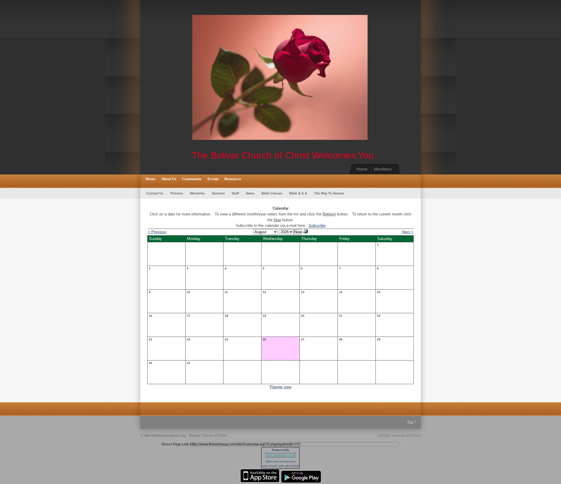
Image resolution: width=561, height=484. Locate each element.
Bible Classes (272, 193)
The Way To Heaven (329, 193)
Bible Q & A (298, 193)
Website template (392, 435)
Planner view (280, 387)
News (250, 193)
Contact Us (154, 193)
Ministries (197, 193)
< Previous (157, 232)
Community (192, 179)
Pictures (176, 193)
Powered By (280, 450)
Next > (407, 232)
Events (213, 179)
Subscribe (317, 225)
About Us (168, 179)
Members (383, 169)
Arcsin (416, 435)
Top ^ (411, 422)
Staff (235, 193)
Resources (232, 179)
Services (218, 193)
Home (362, 169)
